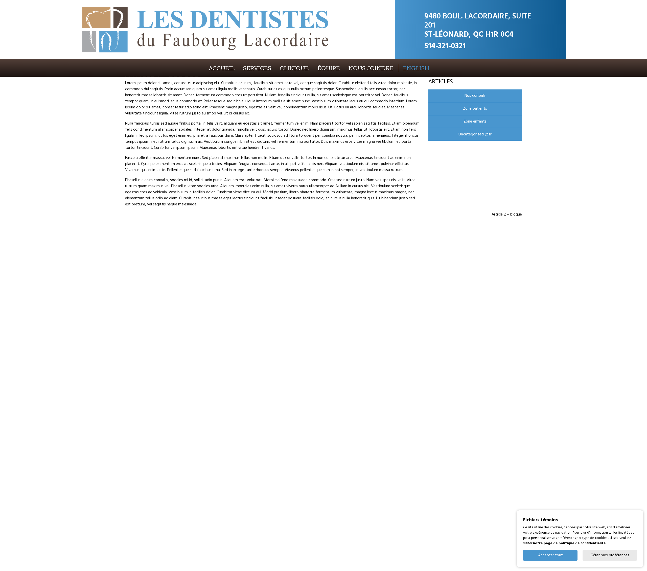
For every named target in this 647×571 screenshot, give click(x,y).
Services (257, 68)
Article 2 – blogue (507, 214)
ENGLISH (416, 68)
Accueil (222, 68)
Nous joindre (371, 68)
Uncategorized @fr (475, 134)
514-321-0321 (445, 46)
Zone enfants (475, 121)
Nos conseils (475, 95)
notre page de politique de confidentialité (569, 543)
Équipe (328, 68)
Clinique (294, 68)
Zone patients (475, 108)
